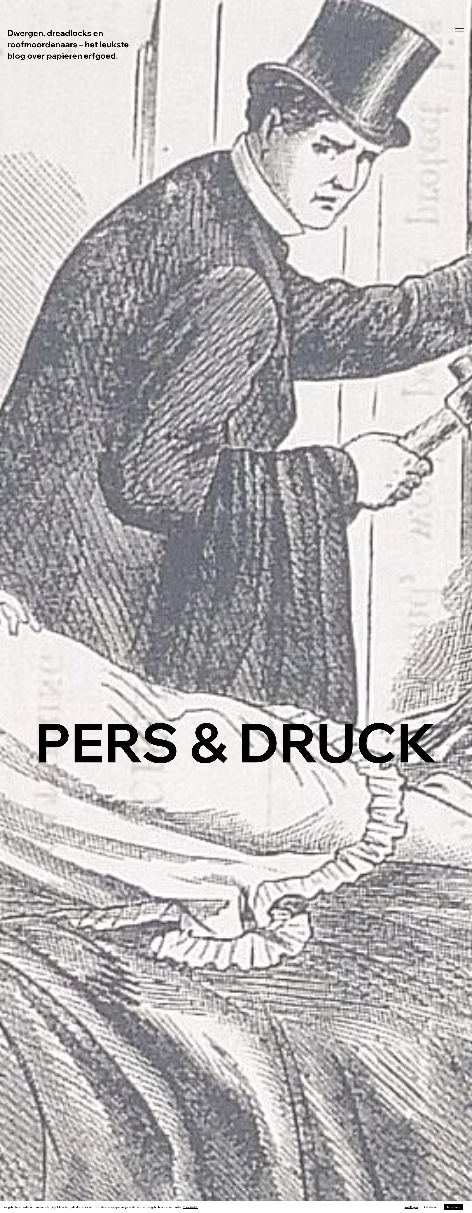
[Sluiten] (467, 1207)
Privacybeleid (190, 1207)
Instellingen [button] (411, 1207)
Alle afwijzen (431, 1207)
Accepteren (453, 1207)
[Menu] (459, 32)
